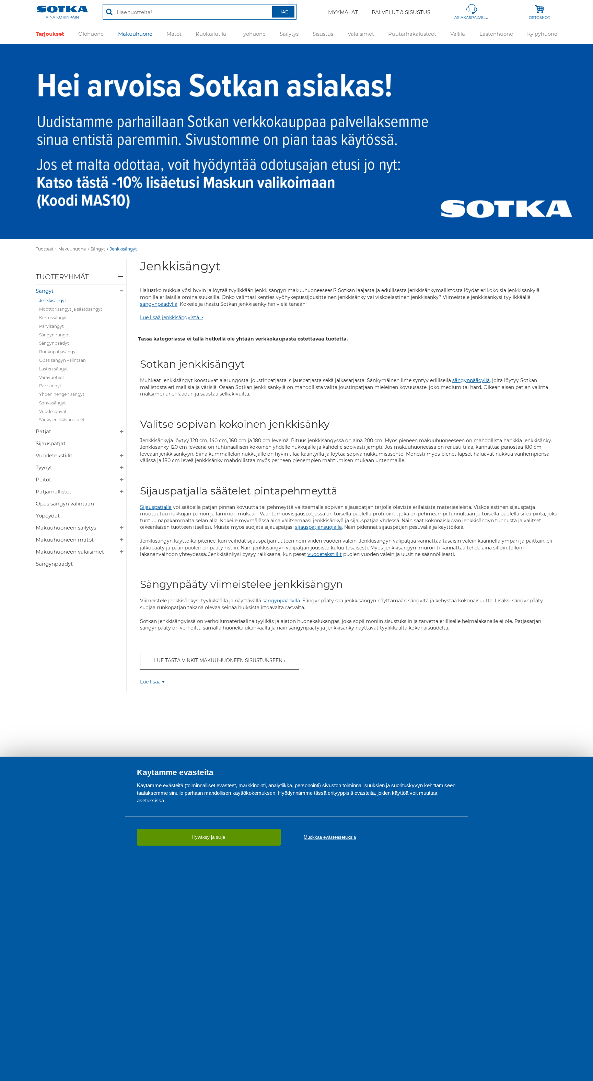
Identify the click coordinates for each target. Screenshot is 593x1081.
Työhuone (253, 34)
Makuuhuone (135, 34)
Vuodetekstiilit (54, 455)
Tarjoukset (50, 34)
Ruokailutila (211, 34)
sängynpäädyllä (158, 304)
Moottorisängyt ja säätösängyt (70, 309)
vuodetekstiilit (324, 554)
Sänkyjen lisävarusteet (62, 419)
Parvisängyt (51, 326)
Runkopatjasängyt (58, 351)
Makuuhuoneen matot (65, 539)
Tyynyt (44, 467)
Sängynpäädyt (54, 343)
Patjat (43, 431)
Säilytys (289, 34)
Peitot (43, 479)
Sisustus (323, 34)
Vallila (457, 34)
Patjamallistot (53, 491)
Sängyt (98, 249)
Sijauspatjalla (156, 507)
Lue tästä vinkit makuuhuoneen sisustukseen (218, 660)
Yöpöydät (48, 515)
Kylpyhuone (542, 34)
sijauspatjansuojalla (318, 527)
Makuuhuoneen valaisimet (70, 551)
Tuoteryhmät (62, 277)
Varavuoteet (51, 377)
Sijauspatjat (51, 443)
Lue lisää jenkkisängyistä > (171, 317)
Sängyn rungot (54, 334)
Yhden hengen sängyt (61, 394)
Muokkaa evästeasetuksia (330, 837)
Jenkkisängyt (123, 249)
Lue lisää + (152, 682)
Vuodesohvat (53, 411)
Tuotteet (45, 249)
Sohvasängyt (52, 402)
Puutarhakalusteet (412, 34)
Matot (174, 34)
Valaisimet (361, 34)
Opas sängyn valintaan (62, 360)
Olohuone (91, 34)
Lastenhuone (496, 34)
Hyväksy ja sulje (208, 837)
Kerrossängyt (53, 317)
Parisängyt (50, 385)
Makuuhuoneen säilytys (66, 527)
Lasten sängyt (53, 368)
